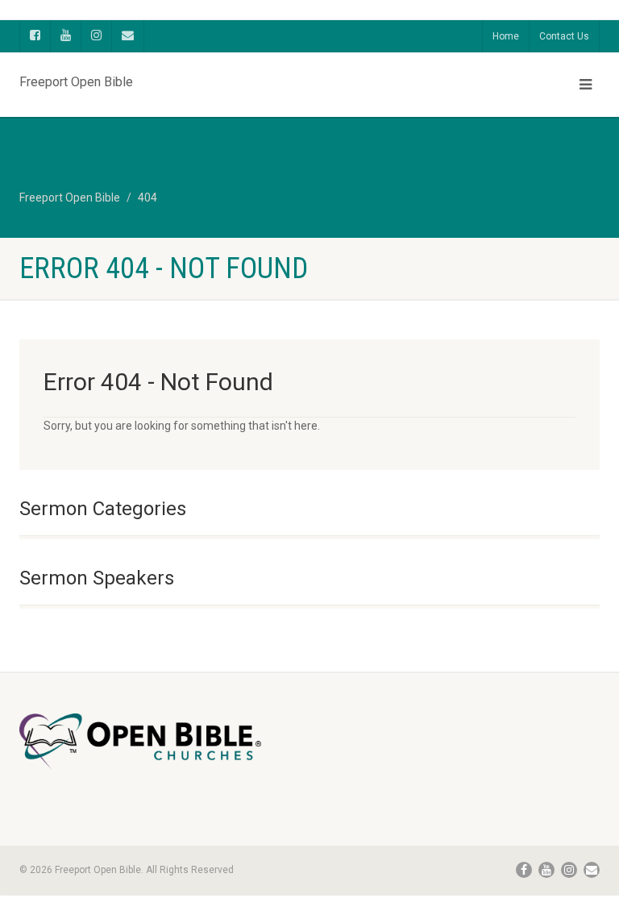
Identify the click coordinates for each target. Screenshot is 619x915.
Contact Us (564, 36)
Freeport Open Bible (76, 78)
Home (505, 36)
